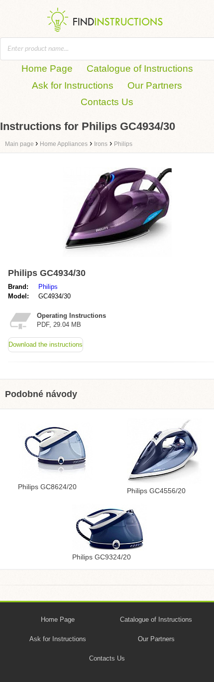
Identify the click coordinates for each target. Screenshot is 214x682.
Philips (48, 286)
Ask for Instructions (72, 85)
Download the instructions (45, 344)
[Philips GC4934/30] (117, 259)
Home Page (47, 68)
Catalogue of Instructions (140, 68)
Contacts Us (107, 102)
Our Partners (154, 85)
